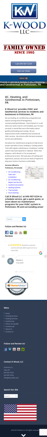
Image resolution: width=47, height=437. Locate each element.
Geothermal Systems (16, 185)
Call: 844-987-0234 (23, 63)
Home (3, 81)
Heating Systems (14, 187)
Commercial (9, 326)
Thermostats (13, 190)
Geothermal (9, 321)
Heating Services (11, 318)
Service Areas (18, 81)
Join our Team (23, 71)
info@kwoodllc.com (11, 378)
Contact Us (9, 331)
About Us (8, 329)
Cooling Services (11, 316)
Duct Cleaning (13, 193)
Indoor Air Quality (11, 324)
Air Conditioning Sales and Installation (14, 174)
